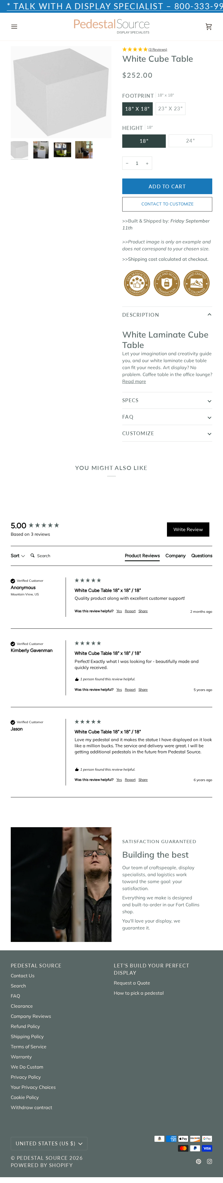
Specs (130, 400)
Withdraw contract (31, 1107)
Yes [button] (119, 611)
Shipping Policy (27, 1036)
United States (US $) (45, 1143)
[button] (167, 49)
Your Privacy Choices (33, 1087)
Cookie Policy (25, 1097)
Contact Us (23, 975)
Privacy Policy (26, 1077)
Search (18, 986)
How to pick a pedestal (139, 993)
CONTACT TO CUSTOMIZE (167, 204)
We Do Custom (27, 1067)
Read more (134, 381)
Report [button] (130, 611)
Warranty (21, 1057)
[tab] (142, 557)
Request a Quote (132, 983)
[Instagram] (209, 1161)
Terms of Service (28, 1046)
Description (140, 315)
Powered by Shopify (42, 1165)
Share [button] (143, 611)
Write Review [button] (188, 529)
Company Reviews (31, 1016)
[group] (41, 525)
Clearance (22, 1006)
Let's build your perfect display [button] (151, 969)
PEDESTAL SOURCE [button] (36, 966)
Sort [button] (16, 555)
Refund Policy (25, 1026)
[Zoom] (22, 127)
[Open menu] (19, 27)
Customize (138, 433)
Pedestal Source (42, 1158)
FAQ (128, 417)
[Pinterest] (198, 1161)
